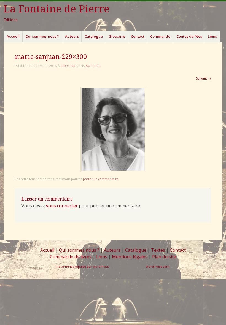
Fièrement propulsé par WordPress (82, 266)
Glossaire (117, 36)
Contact (137, 36)
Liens (212, 36)
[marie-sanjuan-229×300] (113, 170)
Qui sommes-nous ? (42, 36)
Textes (158, 250)
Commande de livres (71, 257)
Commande (160, 36)
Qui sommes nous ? (79, 250)
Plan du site (164, 257)
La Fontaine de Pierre (56, 9)
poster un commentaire (101, 179)
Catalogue (94, 36)
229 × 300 (68, 66)
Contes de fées (189, 36)
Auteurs (72, 36)
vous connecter (62, 206)
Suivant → (203, 78)
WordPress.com (157, 266)
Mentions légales (129, 257)
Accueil (13, 36)
